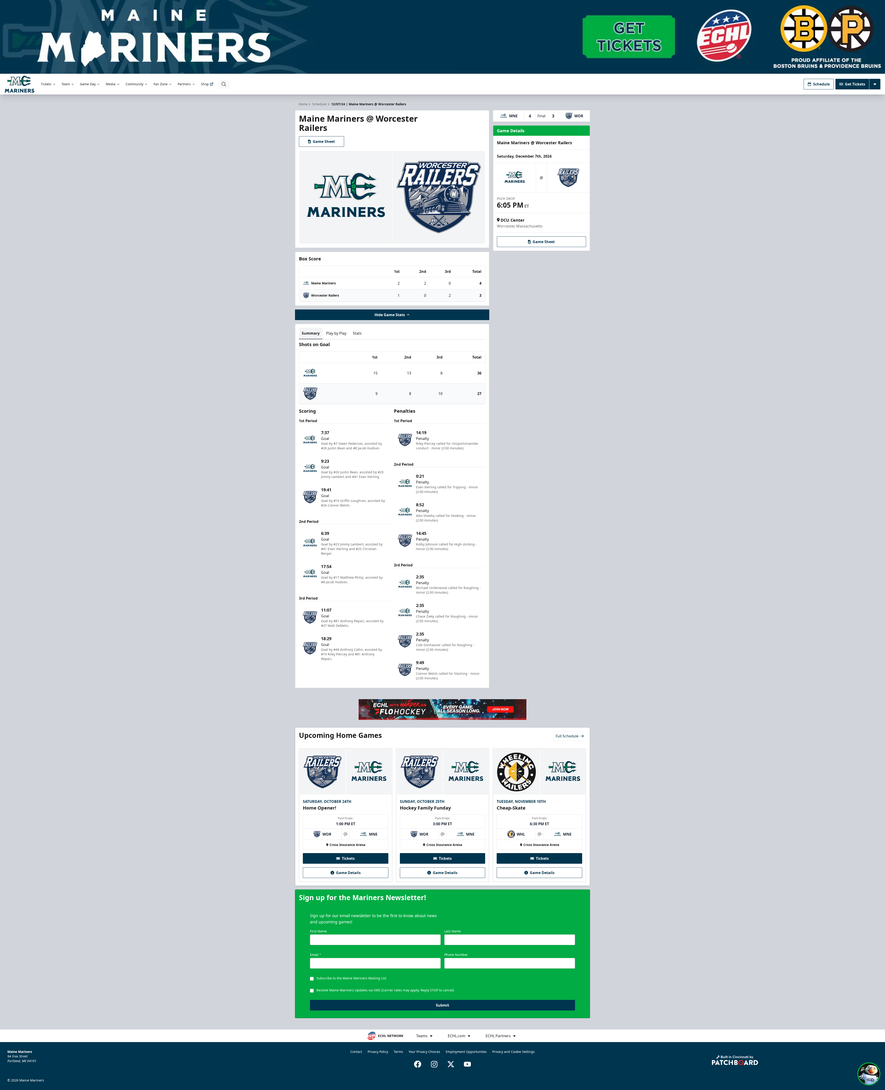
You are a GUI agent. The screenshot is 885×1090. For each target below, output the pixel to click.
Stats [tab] (357, 333)
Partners (184, 84)
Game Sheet (324, 141)
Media (110, 84)
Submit (442, 1005)
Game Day (88, 84)
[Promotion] (442, 37)
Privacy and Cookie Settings (513, 1051)
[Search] (224, 84)
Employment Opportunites (466, 1051)
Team (66, 84)
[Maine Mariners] (19, 84)
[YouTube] (467, 1064)
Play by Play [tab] (336, 333)
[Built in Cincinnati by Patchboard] (735, 1060)
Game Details (348, 872)
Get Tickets (855, 84)
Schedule (821, 84)
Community (134, 84)
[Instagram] (434, 1064)
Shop (205, 84)
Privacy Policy (378, 1051)
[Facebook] (417, 1064)
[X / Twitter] (450, 1064)
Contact (356, 1051)
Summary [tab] (311, 333)
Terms (398, 1051)
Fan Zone (160, 84)
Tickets (46, 84)
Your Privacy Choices (424, 1051)
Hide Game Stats (390, 314)
